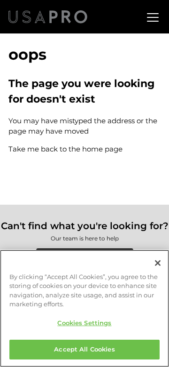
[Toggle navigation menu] (152, 16)
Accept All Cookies (84, 349)
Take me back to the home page (65, 148)
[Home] (47, 17)
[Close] (157, 263)
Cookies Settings (84, 323)
